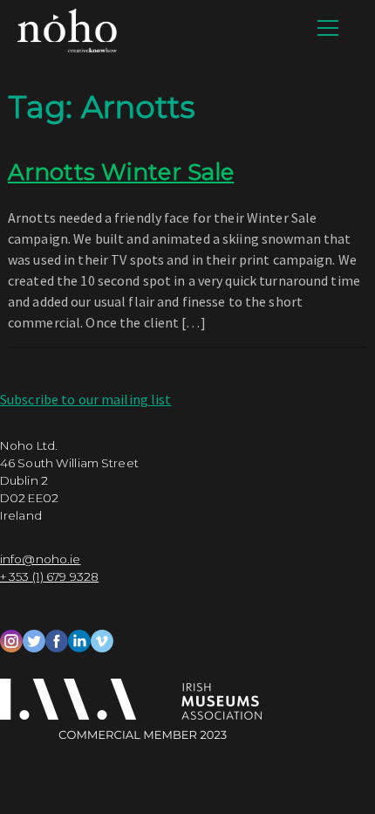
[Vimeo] (102, 638)
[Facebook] (56, 638)
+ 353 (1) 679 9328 (49, 576)
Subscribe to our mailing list (85, 399)
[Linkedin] (79, 638)
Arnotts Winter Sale (121, 172)
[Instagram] (11, 638)
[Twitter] (34, 638)
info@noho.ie (40, 559)
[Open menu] (327, 27)
